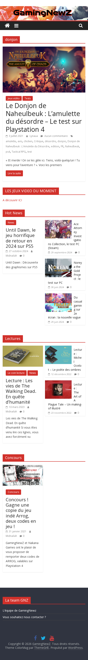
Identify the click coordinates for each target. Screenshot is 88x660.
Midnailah (12, 255)
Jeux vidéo (14, 98)
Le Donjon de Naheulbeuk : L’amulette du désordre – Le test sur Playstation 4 (44, 117)
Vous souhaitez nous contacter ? (24, 617)
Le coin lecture (16, 373)
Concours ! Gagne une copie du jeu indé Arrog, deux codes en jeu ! (21, 512)
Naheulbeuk (72, 146)
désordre (50, 141)
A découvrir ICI (12, 200)
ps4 (8, 151)
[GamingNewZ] (44, 8)
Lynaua (34, 136)
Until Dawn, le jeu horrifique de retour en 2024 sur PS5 (21, 238)
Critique (38, 141)
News (11, 222)
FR (62, 146)
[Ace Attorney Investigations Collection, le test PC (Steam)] (58, 222)
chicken (28, 141)
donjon (62, 141)
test (29, 151)
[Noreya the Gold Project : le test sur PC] (58, 261)
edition (55, 146)
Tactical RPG (19, 151)
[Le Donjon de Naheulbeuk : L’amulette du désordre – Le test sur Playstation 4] (44, 49)
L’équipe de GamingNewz (19, 610)
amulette (11, 141)
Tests (28, 98)
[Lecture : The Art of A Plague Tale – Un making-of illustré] (58, 382)
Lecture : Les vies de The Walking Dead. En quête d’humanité (21, 391)
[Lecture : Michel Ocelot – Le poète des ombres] (58, 348)
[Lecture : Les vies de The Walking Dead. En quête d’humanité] (23, 348)
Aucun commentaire (56, 136)
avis (20, 141)
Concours (13, 492)
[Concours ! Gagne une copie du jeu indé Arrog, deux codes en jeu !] (23, 467)
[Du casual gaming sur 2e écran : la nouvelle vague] (58, 295)
